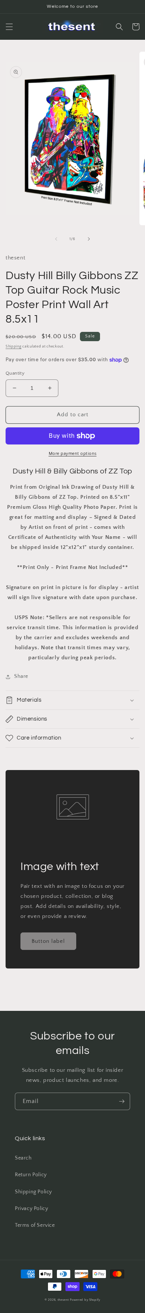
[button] (9, 27)
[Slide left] (56, 239)
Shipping (14, 347)
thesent (63, 1299)
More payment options (73, 453)
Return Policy (31, 1175)
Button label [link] (48, 941)
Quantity (15, 373)
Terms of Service (35, 1225)
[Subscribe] (121, 1101)
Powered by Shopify (85, 1299)
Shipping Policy (33, 1192)
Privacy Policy (31, 1209)
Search (23, 1158)
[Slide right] (89, 239)
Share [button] (21, 676)
